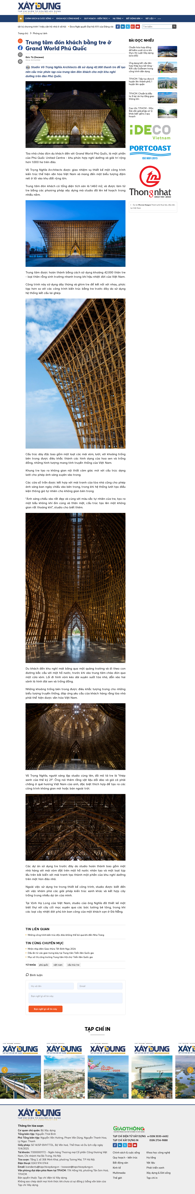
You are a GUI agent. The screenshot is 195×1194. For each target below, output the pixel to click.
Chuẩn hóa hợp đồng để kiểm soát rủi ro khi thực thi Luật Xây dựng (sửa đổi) (141, 51)
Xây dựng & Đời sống (158, 1172)
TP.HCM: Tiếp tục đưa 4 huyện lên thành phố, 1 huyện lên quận (141, 81)
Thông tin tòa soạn (30, 1125)
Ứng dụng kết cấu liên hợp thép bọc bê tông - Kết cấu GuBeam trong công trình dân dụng (141, 67)
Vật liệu (149, 18)
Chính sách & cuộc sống (38, 18)
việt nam (58, 964)
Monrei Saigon (144, 205)
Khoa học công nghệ (67, 18)
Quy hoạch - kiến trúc (96, 18)
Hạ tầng (117, 18)
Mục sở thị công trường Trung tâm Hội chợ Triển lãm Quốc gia (60, 957)
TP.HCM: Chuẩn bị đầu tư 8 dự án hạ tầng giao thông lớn (141, 96)
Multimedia (119, 1172)
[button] (159, 18)
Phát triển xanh (155, 1167)
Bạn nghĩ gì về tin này (45, 1009)
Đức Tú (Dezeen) (35, 57)
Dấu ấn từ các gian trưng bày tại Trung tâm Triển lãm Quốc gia (61, 952)
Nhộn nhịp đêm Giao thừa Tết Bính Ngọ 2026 (52, 948)
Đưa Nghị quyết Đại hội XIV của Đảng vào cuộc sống (37, 26)
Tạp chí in (152, 1177)
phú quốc (43, 964)
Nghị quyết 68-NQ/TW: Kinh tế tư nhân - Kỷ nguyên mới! (98, 26)
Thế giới (117, 1177)
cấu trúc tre (74, 964)
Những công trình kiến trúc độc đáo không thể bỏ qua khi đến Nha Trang (66, 934)
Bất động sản (133, 18)
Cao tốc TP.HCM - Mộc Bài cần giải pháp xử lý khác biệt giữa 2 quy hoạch (141, 112)
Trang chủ (23, 33)
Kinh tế (117, 1167)
